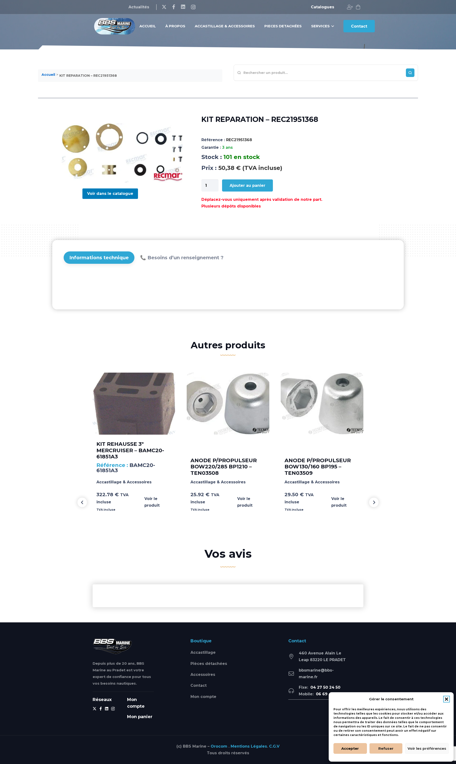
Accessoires (202, 674)
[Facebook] (173, 7)
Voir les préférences (427, 748)
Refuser (386, 748)
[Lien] (350, 7)
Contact (198, 685)
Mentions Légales (249, 746)
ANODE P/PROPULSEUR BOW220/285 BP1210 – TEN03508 (223, 466)
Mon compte (203, 696)
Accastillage (203, 652)
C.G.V (274, 746)
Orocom (219, 746)
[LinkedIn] (183, 7)
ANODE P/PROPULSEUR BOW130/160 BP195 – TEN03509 (318, 466)
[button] (446, 699)
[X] (164, 7)
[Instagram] (193, 7)
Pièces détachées (208, 663)
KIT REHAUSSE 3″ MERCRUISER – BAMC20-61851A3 (130, 450)
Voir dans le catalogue (110, 193)
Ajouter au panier (247, 185)
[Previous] (82, 502)
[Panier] (358, 7)
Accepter (350, 748)
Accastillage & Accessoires (124, 482)
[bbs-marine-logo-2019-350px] (115, 26)
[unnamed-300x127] (112, 646)
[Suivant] (374, 502)
